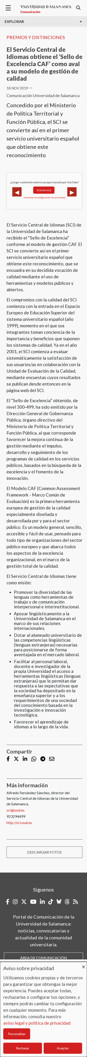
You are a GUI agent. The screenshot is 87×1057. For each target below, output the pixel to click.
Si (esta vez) (44, 190)
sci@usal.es (15, 810)
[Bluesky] (59, 902)
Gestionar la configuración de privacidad (44, 197)
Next (72, 191)
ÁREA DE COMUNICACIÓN (43, 958)
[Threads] (67, 902)
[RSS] (75, 902)
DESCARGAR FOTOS (44, 852)
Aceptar (63, 1048)
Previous (17, 191)
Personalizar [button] (17, 1034)
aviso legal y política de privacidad (37, 1023)
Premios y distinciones (35, 37)
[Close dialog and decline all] (83, 965)
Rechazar (22, 1048)
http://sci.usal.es (19, 822)
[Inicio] (45, 9)
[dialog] (43, 1009)
